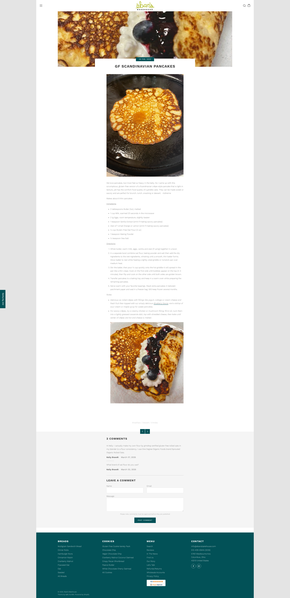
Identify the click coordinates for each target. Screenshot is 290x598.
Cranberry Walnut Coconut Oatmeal (118, 557)
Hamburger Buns (65, 554)
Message (110, 496)
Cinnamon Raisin (65, 557)
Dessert (145, 422)
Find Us (150, 557)
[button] (2, 299)
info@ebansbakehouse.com (203, 546)
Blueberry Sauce (161, 303)
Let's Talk (151, 565)
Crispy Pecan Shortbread (113, 561)
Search (150, 546)
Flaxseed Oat (63, 565)
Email (149, 486)
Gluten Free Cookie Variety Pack (116, 546)
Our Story (151, 561)
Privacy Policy (153, 576)
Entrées (154, 422)
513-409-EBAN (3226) (200, 550)
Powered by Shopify (82, 594)
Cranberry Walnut (65, 561)
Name (109, 486)
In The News (152, 554)
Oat (59, 569)
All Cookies (107, 572)
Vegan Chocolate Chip (112, 554)
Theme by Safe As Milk (66, 594)
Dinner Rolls (63, 550)
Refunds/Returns (154, 569)
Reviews (150, 550)
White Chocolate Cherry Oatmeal (116, 569)
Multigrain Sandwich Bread (69, 546)
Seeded (61, 572)
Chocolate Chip (109, 550)
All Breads (62, 576)
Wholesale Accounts (156, 572)
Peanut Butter (108, 565)
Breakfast (136, 422)
